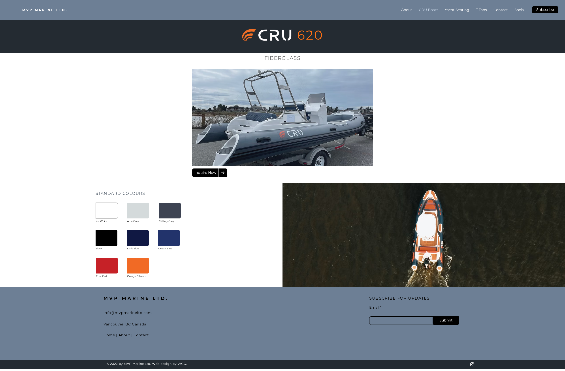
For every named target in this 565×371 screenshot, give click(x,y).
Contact (141, 335)
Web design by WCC (169, 364)
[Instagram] (472, 364)
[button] (545, 9)
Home (109, 335)
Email (374, 307)
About (124, 335)
